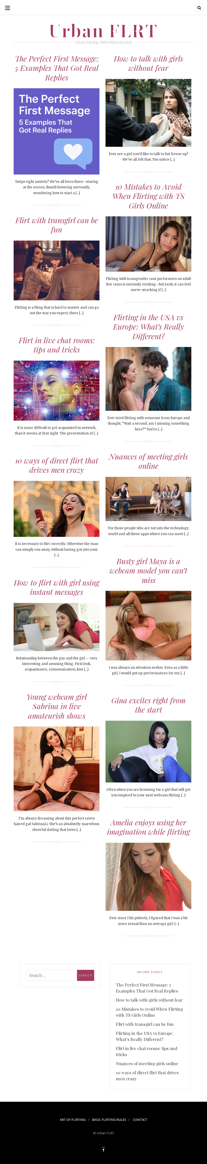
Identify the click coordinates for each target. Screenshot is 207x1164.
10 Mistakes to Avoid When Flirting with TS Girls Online (148, 196)
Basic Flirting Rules (109, 1119)
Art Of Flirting (73, 1119)
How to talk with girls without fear (148, 63)
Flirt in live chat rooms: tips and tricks (57, 345)
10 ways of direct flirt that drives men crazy (56, 465)
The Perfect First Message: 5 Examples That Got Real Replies (56, 67)
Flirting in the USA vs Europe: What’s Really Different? (148, 326)
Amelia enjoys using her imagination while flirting (148, 827)
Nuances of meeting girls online (148, 461)
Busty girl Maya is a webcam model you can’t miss (148, 570)
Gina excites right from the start (148, 705)
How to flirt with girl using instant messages (56, 587)
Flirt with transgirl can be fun (56, 225)
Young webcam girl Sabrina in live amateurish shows (56, 706)
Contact (140, 1119)
